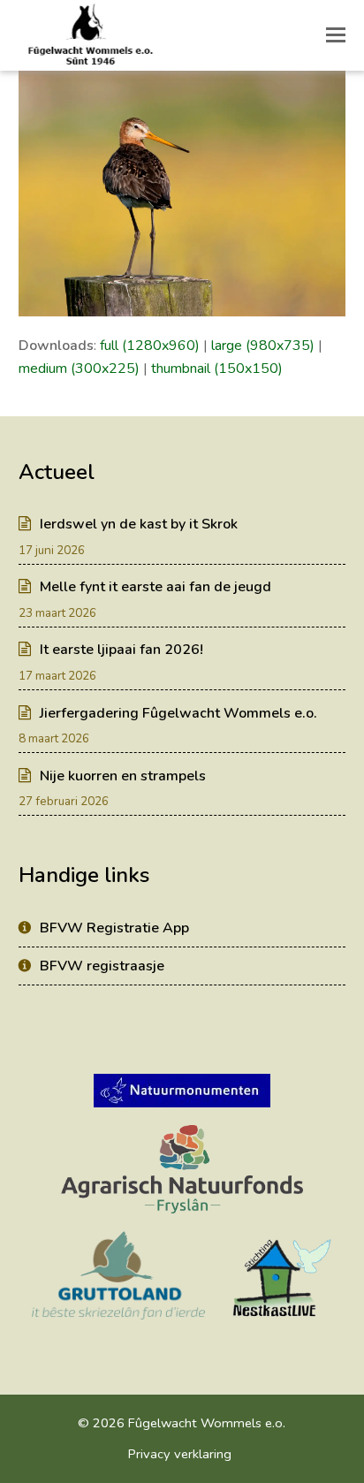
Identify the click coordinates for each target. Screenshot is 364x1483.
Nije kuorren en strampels (123, 776)
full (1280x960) (150, 345)
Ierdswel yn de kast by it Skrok (139, 524)
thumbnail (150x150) (217, 368)
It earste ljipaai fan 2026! (121, 649)
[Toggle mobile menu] (335, 35)
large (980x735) (263, 345)
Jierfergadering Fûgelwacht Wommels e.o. (178, 713)
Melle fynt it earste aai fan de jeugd (155, 587)
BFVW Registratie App (114, 928)
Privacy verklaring (179, 1454)
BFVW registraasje (102, 966)
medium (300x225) (79, 368)
